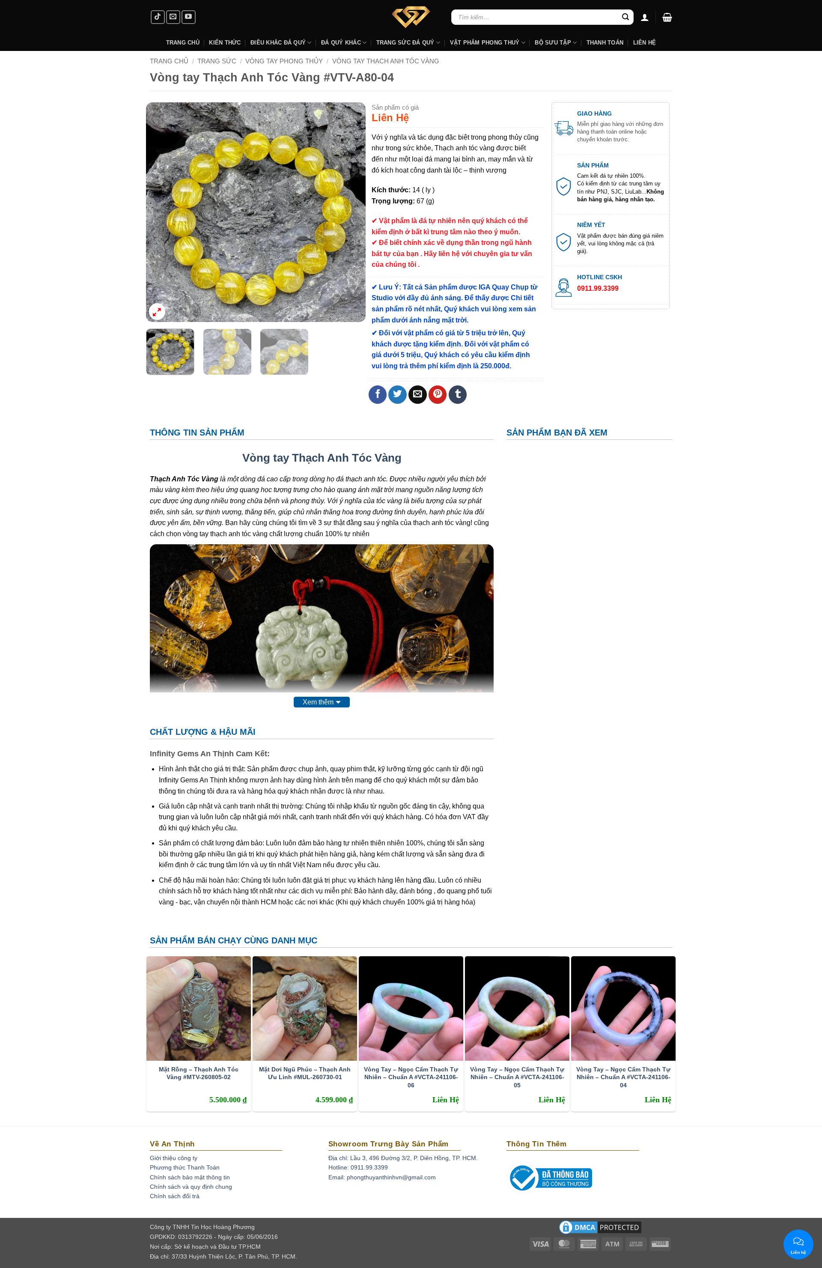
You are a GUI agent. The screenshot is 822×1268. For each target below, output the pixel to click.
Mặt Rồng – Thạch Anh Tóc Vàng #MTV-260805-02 (198, 1073)
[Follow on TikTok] (158, 17)
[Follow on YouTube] (189, 17)
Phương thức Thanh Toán (185, 1167)
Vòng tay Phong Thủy (284, 61)
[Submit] (625, 17)
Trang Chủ (183, 42)
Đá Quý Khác (341, 42)
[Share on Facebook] (378, 394)
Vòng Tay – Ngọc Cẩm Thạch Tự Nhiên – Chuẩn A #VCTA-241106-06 (411, 1077)
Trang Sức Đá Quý (405, 42)
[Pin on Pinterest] (438, 394)
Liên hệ (644, 42)
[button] (667, 17)
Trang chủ (169, 61)
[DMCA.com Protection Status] (600, 1230)
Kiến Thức (225, 42)
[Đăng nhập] (644, 17)
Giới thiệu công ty (173, 1158)
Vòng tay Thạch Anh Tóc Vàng (385, 61)
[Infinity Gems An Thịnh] (411, 17)
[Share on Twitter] (397, 394)
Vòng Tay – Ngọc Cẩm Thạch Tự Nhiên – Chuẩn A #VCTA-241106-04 (623, 1077)
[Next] (350, 212)
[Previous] (161, 212)
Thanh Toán (605, 42)
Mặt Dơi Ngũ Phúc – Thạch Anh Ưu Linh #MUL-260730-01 (305, 1073)
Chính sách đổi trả (175, 1196)
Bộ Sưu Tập (553, 42)
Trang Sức (216, 61)
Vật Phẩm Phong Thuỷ (485, 42)
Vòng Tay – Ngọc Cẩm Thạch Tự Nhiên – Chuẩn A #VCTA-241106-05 (517, 1077)
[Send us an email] (173, 17)
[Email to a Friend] (417, 394)
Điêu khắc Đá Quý (278, 42)
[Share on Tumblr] (458, 394)
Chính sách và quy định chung (191, 1186)
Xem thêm (318, 702)
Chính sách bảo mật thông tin (190, 1177)
